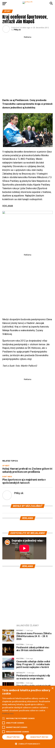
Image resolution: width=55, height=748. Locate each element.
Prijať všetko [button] (13, 737)
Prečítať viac (8, 713)
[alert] (27, 717)
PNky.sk (17, 30)
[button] (27, 743)
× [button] (52, 688)
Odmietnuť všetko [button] (39, 737)
